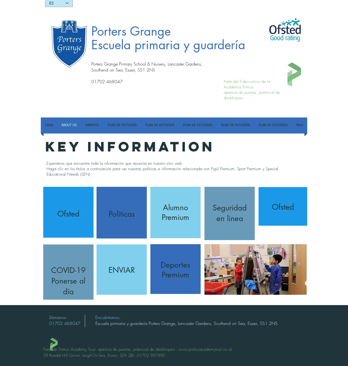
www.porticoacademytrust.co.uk (205, 349)
